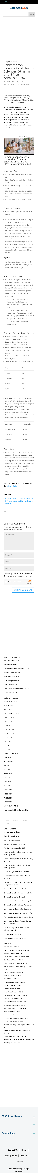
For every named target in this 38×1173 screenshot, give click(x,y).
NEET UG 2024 (9, 718)
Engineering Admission (11, 681)
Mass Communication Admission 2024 (17, 689)
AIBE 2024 (7, 758)
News (7, 823)
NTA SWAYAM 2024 (11, 754)
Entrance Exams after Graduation (15, 897)
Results (24, 821)
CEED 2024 (7, 786)
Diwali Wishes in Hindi (11, 979)
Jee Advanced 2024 (10, 701)
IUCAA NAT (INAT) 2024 (12, 806)
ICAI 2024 (7, 766)
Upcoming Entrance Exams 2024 (15, 844)
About (23, 1150)
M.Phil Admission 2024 (11, 693)
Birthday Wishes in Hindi (12, 1012)
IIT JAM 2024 (8, 762)
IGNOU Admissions (10, 665)
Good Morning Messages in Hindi (15, 1036)
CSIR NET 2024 (9, 738)
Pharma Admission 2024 (12, 673)
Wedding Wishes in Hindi (12, 1043)
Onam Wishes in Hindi (11, 947)
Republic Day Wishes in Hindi (13, 953)
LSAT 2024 (8, 746)
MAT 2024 (7, 782)
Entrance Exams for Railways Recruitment (18, 905)
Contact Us (13, 1150)
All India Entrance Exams (12, 832)
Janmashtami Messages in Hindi (15, 1005)
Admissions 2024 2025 (11, 84)
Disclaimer (24, 1155)
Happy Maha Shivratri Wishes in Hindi (16, 957)
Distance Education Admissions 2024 (16, 669)
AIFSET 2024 (8, 802)
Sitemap (19, 1161)
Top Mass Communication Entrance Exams (18, 917)
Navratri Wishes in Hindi (12, 989)
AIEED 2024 (8, 794)
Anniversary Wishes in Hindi (13, 1015)
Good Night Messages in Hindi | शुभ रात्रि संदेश (19, 1039)
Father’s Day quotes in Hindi (13, 1021)
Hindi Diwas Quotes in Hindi (13, 992)
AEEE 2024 (8, 778)
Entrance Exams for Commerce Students (18, 893)
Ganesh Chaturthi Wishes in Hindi (15, 1002)
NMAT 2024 (8, 722)
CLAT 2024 (8, 750)
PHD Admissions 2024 (11, 661)
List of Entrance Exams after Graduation (17, 909)
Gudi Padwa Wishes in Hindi (13, 960)
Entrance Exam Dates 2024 (13, 934)
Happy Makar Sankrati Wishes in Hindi (16, 950)
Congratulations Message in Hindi (15, 995)
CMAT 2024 (8, 726)
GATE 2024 (7, 742)
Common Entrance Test (12, 840)
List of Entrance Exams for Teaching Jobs (18, 901)
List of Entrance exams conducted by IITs (18, 913)
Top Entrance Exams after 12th (14, 848)
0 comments (25, 84)
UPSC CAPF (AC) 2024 (11, 713)
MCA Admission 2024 (11, 685)
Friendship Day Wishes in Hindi (14, 982)
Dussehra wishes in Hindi (12, 985)
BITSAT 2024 (8, 705)
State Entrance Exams (11, 836)
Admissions (15, 821)
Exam (7, 821)
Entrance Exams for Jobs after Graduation (18, 889)
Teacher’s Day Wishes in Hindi (14, 998)
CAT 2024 (7, 770)
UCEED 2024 (8, 790)
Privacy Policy (11, 1155)
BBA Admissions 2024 (11, 677)
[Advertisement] (19, 37)
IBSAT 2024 (8, 774)
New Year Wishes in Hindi (12, 975)
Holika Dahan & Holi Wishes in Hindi (16, 963)
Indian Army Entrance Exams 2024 (15, 938)
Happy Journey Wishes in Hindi (14, 972)
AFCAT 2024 (8, 709)
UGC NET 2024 (9, 734)
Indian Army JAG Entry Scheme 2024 (16, 810)
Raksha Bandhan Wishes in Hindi (15, 1008)
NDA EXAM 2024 (9, 730)
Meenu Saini (10, 82)
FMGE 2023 (8, 798)
